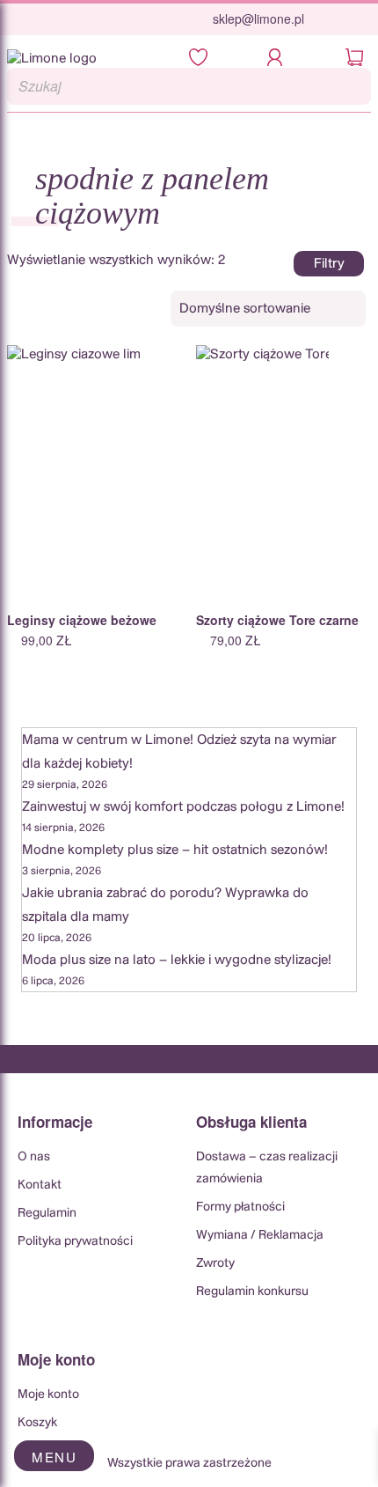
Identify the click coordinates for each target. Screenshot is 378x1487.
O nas (34, 1157)
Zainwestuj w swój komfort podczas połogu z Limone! (183, 806)
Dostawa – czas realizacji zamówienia (267, 1168)
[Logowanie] (280, 58)
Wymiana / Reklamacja (259, 1235)
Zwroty (215, 1263)
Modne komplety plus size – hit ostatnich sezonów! (175, 850)
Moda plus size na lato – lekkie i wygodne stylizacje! (176, 960)
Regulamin (47, 1213)
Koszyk (37, 1423)
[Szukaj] (352, 86)
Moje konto (48, 1394)
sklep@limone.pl (258, 18)
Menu (54, 1456)
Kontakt (40, 1185)
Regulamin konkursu (252, 1291)
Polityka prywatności (75, 1241)
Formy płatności (240, 1207)
